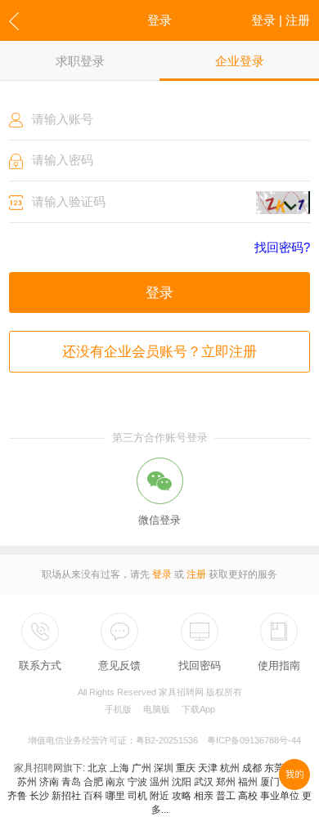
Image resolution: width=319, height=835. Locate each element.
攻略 (181, 796)
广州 (141, 768)
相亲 (203, 796)
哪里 (115, 796)
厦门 (270, 782)
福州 (248, 782)
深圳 (163, 768)
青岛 (71, 782)
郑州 (226, 782)
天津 (208, 768)
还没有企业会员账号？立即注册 (159, 351)
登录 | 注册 (280, 20)
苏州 (27, 782)
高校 (248, 796)
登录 (159, 292)
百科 (93, 796)
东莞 (274, 768)
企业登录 (239, 61)
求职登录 (80, 61)
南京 (115, 782)
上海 (119, 768)
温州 (159, 782)
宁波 (137, 782)
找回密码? (282, 247)
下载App (198, 709)
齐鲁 (17, 796)
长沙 (39, 796)
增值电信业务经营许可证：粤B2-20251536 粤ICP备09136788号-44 (164, 740)
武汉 (203, 782)
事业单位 (279, 796)
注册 (196, 574)
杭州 (230, 768)
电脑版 (156, 709)
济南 (49, 782)
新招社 (66, 796)
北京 (97, 768)
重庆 (185, 768)
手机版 (118, 709)
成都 (252, 768)
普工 (226, 796)
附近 (159, 796)
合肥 (93, 782)
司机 (137, 796)
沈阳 (181, 782)
